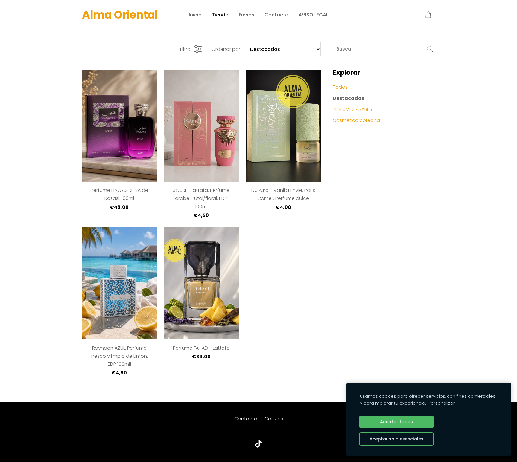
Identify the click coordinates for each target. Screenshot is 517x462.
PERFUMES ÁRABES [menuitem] (352, 109)
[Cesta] (428, 15)
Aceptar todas (396, 422)
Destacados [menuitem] (348, 98)
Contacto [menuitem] (276, 14)
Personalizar (442, 403)
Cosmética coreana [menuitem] (356, 120)
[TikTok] (258, 443)
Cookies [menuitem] (273, 418)
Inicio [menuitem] (195, 14)
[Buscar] (430, 49)
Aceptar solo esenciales (396, 439)
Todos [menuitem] (340, 87)
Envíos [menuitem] (246, 14)
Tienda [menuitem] (220, 14)
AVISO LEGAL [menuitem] (313, 14)
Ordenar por (226, 49)
